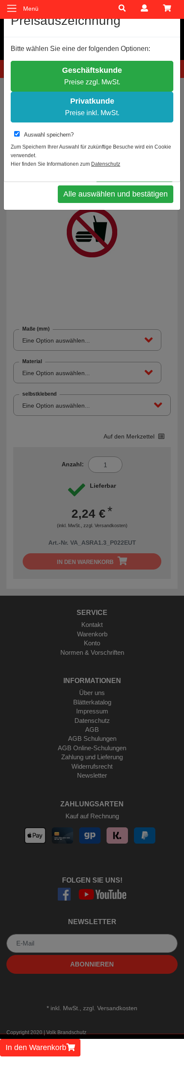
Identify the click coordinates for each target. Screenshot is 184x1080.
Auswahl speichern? (49, 134)
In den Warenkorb (36, 1047)
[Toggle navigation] (11, 8)
